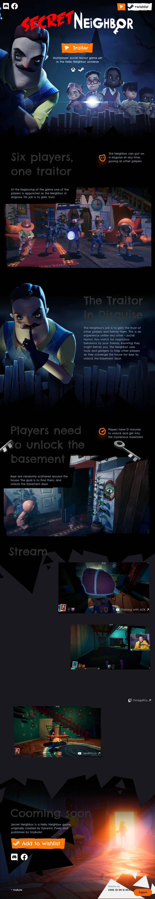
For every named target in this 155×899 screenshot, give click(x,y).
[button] (121, 7)
